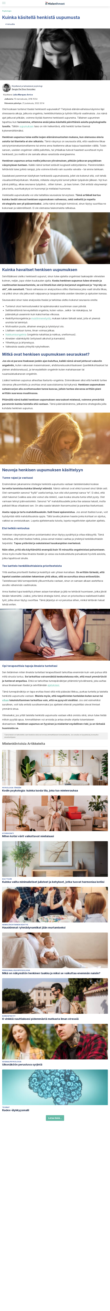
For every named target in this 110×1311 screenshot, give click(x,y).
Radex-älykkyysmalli (15, 1110)
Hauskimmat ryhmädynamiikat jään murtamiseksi (33, 927)
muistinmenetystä (41, 318)
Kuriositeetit (8, 1016)
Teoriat (6, 1107)
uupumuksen (26, 126)
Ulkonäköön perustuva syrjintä (22, 1064)
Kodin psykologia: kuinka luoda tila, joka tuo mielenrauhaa (40, 790)
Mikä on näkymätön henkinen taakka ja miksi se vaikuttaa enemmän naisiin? (51, 973)
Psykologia (6, 11)
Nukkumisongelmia (15, 334)
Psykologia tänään (11, 788)
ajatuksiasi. (54, 685)
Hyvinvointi (8, 833)
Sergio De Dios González (23, 89)
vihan (5, 700)
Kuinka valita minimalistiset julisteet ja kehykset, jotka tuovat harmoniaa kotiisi (53, 881)
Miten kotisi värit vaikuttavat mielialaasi (28, 836)
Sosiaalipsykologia (11, 1062)
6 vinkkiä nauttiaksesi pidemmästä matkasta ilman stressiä (40, 1018)
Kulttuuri (7, 879)
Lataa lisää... (55, 1118)
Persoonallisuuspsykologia (16, 970)
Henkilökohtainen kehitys (15, 925)
